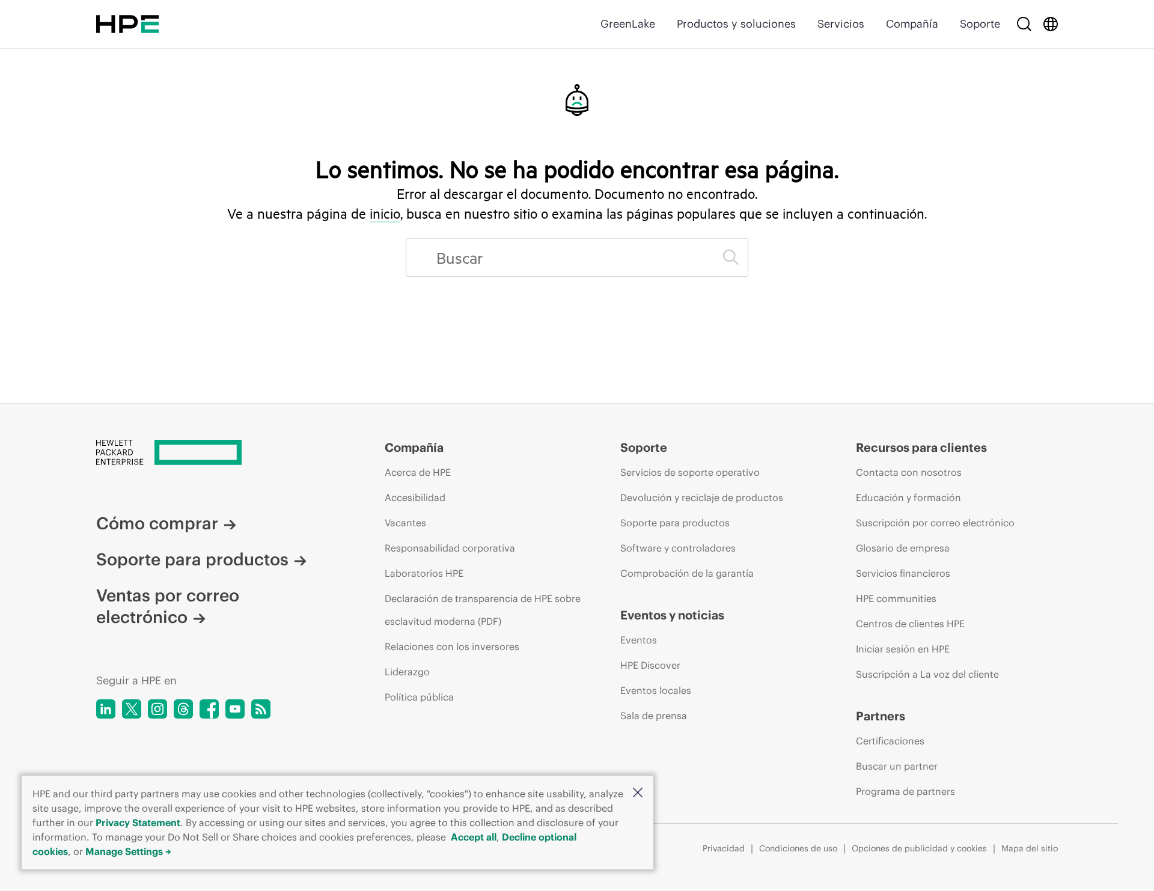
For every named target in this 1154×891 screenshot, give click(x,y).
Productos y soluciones (736, 24)
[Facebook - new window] (209, 709)
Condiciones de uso (798, 848)
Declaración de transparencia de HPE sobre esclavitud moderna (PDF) (483, 609)
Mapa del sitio (1029, 848)
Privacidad (724, 848)
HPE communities (896, 598)
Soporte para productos (192, 559)
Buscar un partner (897, 766)
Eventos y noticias (672, 614)
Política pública (419, 697)
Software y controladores (678, 548)
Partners (880, 715)
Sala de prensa (653, 716)
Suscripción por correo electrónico (935, 523)
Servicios (840, 24)
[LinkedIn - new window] (105, 709)
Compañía (912, 24)
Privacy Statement (138, 822)
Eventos (638, 640)
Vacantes (405, 523)
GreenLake (627, 24)
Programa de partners (905, 791)
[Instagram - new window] (157, 709)
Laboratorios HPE (424, 573)
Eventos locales (655, 690)
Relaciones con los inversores (452, 646)
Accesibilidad (415, 497)
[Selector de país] (1050, 24)
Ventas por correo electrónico (167, 606)
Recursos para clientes (921, 447)
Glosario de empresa (903, 548)
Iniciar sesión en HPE (903, 649)
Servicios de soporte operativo (690, 472)
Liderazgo (407, 672)
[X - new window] (131, 709)
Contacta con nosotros (909, 472)
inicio (385, 213)
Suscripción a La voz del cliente (927, 674)
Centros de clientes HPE (910, 624)
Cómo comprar (157, 523)
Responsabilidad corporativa (450, 548)
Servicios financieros (903, 573)
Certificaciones (890, 741)
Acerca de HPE (418, 472)
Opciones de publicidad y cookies (919, 848)
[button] (638, 793)
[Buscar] (1024, 24)
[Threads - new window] (183, 709)
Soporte (980, 24)
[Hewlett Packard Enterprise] (127, 24)
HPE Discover (650, 665)
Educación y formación (908, 497)
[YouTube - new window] (235, 709)
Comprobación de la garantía (687, 573)
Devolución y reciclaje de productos (701, 497)
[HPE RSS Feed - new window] (260, 709)
